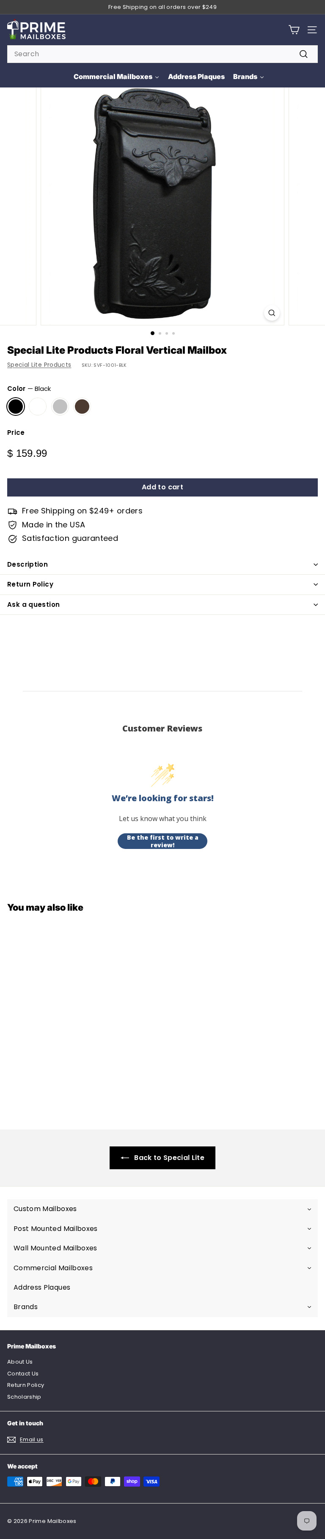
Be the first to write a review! (162, 841)
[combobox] (162, 54)
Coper (37, 406)
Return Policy (30, 584)
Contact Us (23, 1374)
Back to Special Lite (169, 1157)
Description (27, 564)
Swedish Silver (60, 406)
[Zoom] (272, 313)
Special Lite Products (39, 364)
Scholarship (24, 1397)
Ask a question (33, 604)
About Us (20, 1362)
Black (15, 406)
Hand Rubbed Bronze (82, 406)
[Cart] (294, 29)
